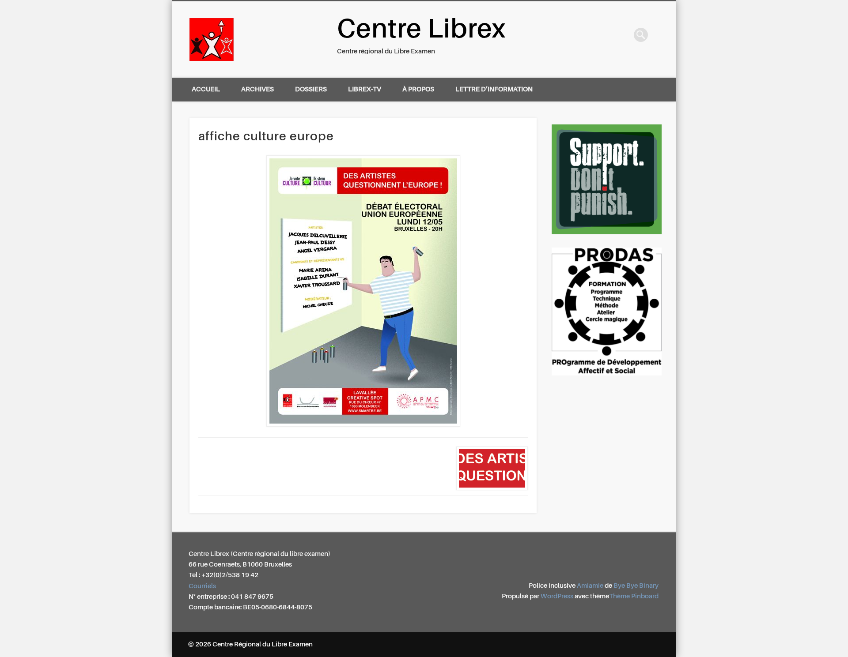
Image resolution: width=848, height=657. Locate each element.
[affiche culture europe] (363, 291)
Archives (257, 89)
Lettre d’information (494, 89)
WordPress (557, 596)
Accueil (206, 89)
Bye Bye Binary (636, 585)
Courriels (202, 586)
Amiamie (590, 585)
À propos (418, 89)
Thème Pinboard (634, 596)
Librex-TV (364, 89)
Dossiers (311, 89)
